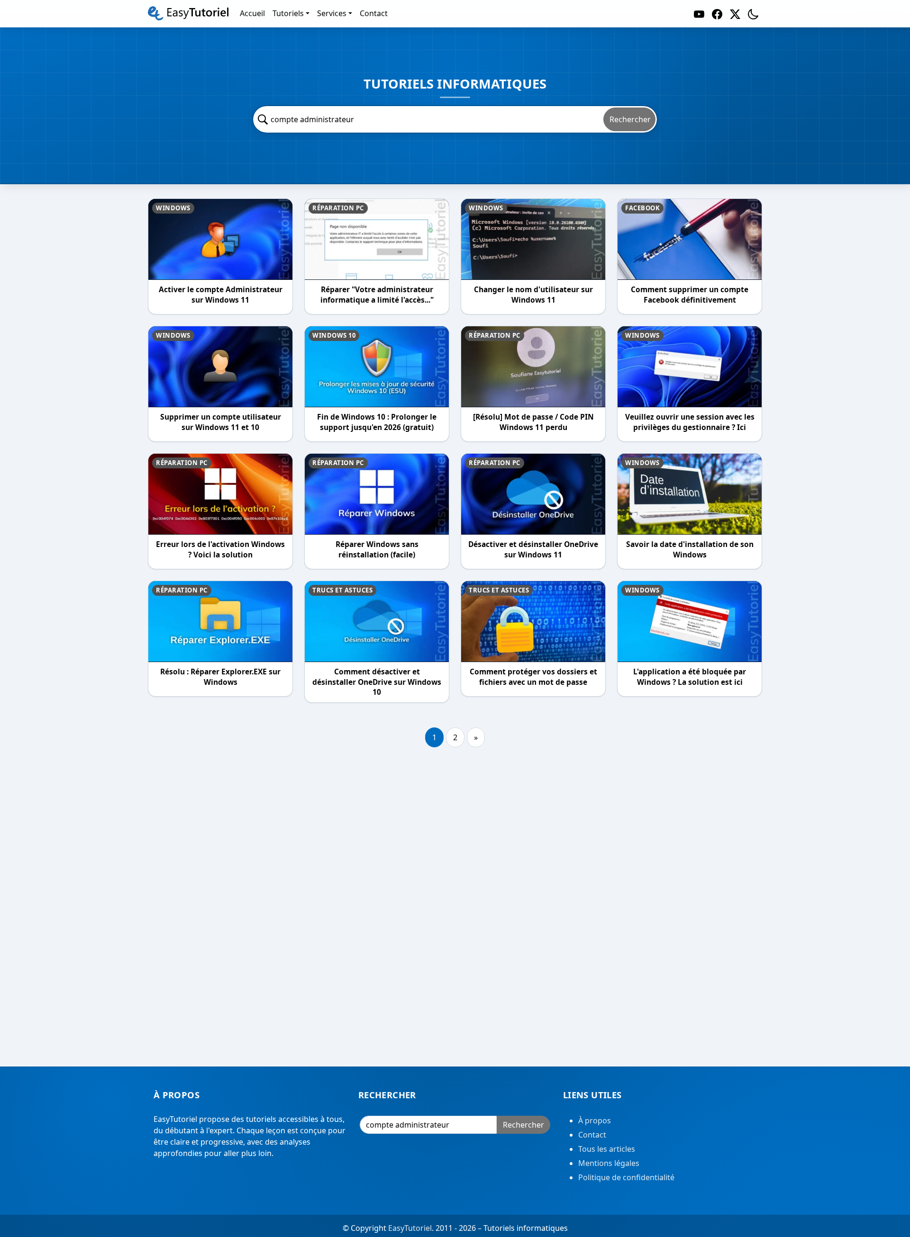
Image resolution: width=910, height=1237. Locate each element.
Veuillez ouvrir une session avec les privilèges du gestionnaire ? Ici (690, 422)
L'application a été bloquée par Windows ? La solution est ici (689, 677)
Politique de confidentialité (626, 1177)
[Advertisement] (455, 910)
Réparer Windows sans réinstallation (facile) (377, 549)
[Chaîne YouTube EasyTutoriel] (699, 13)
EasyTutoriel (410, 1228)
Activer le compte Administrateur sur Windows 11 (220, 295)
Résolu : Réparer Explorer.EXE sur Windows (220, 677)
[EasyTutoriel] (188, 13)
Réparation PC (338, 208)
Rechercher (630, 119)
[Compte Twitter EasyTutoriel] (735, 13)
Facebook (642, 208)
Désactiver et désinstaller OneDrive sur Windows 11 (533, 549)
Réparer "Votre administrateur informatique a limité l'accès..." (377, 295)
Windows (173, 208)
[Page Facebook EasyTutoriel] (717, 13)
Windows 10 (333, 335)
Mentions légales (608, 1163)
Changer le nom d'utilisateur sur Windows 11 (533, 295)
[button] (753, 13)
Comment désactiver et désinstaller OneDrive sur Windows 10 (376, 682)
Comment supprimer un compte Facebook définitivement (689, 295)
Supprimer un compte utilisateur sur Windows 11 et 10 (220, 422)
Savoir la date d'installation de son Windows (690, 549)
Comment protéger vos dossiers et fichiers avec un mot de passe (533, 677)
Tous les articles (606, 1149)
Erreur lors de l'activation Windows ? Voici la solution (220, 549)
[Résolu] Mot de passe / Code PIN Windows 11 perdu (533, 422)
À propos (594, 1120)
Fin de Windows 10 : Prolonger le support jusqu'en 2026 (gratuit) (377, 422)
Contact (592, 1134)
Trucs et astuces (342, 590)
